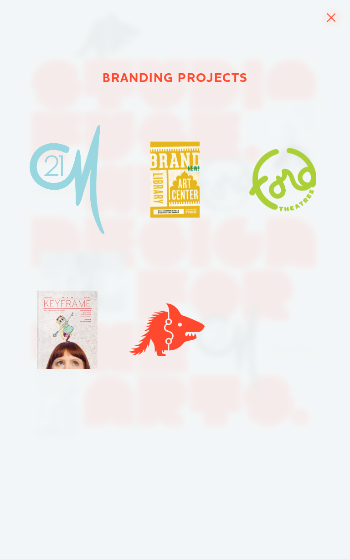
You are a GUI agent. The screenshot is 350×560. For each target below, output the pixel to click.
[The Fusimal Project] (167, 329)
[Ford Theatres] (282, 180)
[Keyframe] (67, 330)
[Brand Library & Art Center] (175, 180)
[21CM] (67, 179)
